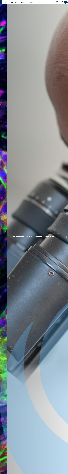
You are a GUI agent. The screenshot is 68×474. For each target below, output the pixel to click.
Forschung (5, 2)
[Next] (67, 237)
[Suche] (36, 2)
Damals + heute (24, 2)
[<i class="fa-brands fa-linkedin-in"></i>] (40, 2)
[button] (8, 2)
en (43, 2)
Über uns (31, 2)
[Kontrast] (38, 2)
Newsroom (17, 2)
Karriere (11, 2)
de (41, 2)
